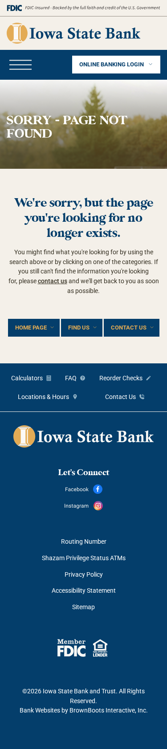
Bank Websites (40, 710)
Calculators (27, 378)
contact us (52, 281)
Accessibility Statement (84, 590)
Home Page (31, 327)
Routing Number (83, 541)
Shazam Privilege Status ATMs (84, 558)
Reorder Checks (121, 378)
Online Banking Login (112, 64)
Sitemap (83, 607)
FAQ (71, 378)
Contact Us (129, 327)
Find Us (79, 327)
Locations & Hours (43, 396)
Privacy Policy (84, 574)
